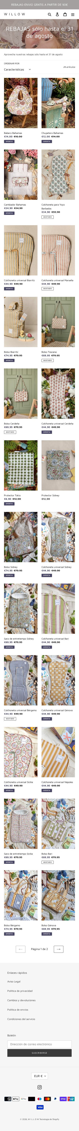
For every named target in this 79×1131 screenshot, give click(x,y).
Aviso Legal (13, 981)
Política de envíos (17, 1009)
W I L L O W (14, 14)
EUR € (38, 1076)
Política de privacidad (20, 990)
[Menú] (73, 14)
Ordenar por (11, 63)
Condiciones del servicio (21, 1019)
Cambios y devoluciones (21, 1000)
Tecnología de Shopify (49, 1119)
